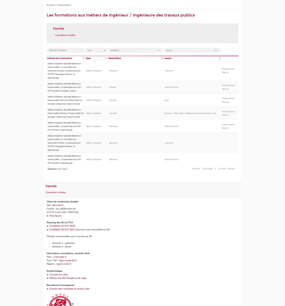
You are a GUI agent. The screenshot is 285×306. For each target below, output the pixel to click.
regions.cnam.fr (63, 264)
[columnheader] (66, 58)
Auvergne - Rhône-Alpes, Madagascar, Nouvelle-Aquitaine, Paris (190, 113)
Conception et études (65, 35)
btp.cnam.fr (57, 205)
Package (112, 87)
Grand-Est (169, 71)
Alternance (113, 71)
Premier (196, 168)
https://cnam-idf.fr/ (68, 260)
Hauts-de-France (171, 87)
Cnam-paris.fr (60, 257)
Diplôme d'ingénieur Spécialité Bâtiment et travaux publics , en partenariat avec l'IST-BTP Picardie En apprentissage (64, 126)
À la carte (113, 100)
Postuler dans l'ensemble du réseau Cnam (69, 289)
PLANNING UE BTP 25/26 (62, 226)
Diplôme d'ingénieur (94, 71)
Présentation (64, 5)
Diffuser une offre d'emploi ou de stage (67, 278)
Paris (167, 100)
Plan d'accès (55, 216)
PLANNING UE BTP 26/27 (62, 229)
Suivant (222, 168)
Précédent (207, 168)
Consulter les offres (58, 274)
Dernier (231, 168)
